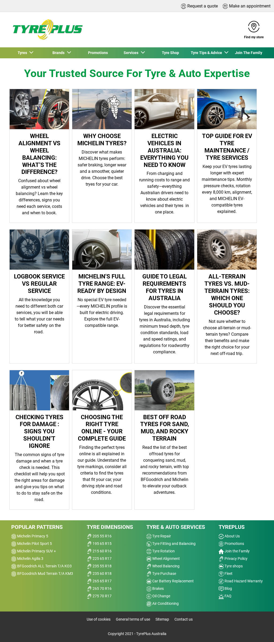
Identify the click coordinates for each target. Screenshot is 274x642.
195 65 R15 (102, 543)
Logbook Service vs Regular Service (39, 283)
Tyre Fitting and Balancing (173, 543)
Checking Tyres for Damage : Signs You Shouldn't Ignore (39, 431)
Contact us (183, 619)
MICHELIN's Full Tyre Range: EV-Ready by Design (101, 283)
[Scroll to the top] (260, 631)
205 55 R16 (102, 536)
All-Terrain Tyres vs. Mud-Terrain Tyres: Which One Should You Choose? (227, 294)
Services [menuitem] (132, 53)
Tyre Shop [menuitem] (170, 53)
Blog (228, 588)
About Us (232, 536)
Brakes (157, 588)
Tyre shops (233, 566)
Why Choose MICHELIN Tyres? (102, 139)
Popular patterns (37, 527)
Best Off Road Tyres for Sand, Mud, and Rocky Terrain (164, 428)
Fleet (228, 573)
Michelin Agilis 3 (29, 558)
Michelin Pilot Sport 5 (34, 543)
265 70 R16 (102, 588)
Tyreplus (232, 527)
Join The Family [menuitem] (248, 53)
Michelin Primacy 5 (32, 536)
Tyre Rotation (163, 551)
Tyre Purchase (163, 573)
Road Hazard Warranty (243, 581)
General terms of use (133, 619)
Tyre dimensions (110, 527)
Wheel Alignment (165, 558)
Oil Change (160, 596)
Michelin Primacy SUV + (36, 551)
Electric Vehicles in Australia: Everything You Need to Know (164, 150)
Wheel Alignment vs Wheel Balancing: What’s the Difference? (39, 153)
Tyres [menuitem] (23, 53)
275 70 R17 (102, 596)
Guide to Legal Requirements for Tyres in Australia (164, 287)
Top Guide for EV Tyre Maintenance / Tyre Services (227, 146)
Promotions (234, 543)
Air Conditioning (165, 603)
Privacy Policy (236, 558)
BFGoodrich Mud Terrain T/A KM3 (44, 573)
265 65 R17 (102, 581)
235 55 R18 (102, 566)
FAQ (227, 596)
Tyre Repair (161, 536)
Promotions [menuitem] (98, 53)
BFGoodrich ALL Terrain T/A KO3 (44, 566)
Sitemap (162, 619)
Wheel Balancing (165, 566)
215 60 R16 (102, 551)
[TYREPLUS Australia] (47, 29)
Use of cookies (99, 619)
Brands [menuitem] (59, 53)
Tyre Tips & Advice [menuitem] (207, 53)
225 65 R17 (102, 558)
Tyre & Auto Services (175, 527)
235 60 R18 (102, 573)
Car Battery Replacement (172, 581)
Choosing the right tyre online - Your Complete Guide (102, 428)
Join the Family (237, 551)
